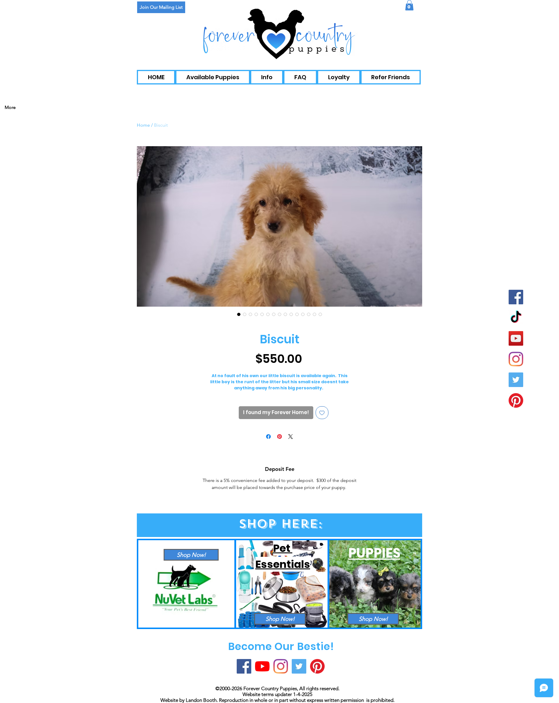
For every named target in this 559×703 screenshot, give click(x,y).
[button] (409, 5)
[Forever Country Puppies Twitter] (516, 379)
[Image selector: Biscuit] (239, 314)
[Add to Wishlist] (322, 412)
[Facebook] (516, 297)
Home (143, 125)
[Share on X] (290, 436)
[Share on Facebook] (268, 436)
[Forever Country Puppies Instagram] (516, 359)
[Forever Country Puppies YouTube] (262, 666)
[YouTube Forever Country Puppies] (516, 338)
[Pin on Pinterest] (279, 436)
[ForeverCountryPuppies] (516, 400)
